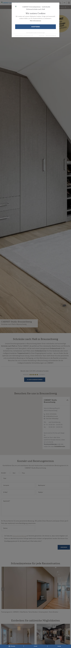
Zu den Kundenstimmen (34, 379)
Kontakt (21, 423)
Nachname (41, 485)
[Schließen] (31, 405)
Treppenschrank (23, 353)
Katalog (59, 646)
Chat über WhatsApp (52, 418)
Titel (4, 478)
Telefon (40, 492)
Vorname (6, 485)
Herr (13, 473)
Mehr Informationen (35, 21)
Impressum (41, 35)
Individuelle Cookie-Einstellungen (35, 32)
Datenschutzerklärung (51, 35)
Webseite (14, 419)
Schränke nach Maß (8, 346)
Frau (23, 473)
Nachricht (6, 501)
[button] (20, 428)
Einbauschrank (55, 348)
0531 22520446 (16, 415)
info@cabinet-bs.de (52, 416)
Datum (5, 528)
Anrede (3, 473)
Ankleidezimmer (41, 351)
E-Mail (13, 417)
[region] (20, 423)
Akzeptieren (35, 26)
